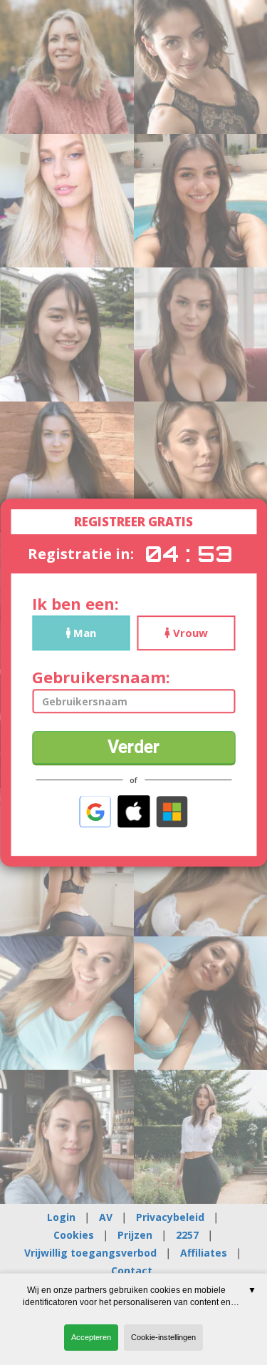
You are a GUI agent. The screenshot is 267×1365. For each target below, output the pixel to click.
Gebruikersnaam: (101, 677)
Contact (131, 1270)
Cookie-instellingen (163, 1337)
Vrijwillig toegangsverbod (90, 1252)
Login (61, 1217)
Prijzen (134, 1235)
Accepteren (91, 1337)
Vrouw (189, 632)
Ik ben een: (75, 604)
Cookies (73, 1235)
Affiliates (203, 1252)
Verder (133, 747)
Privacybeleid (170, 1217)
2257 (187, 1235)
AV (105, 1217)
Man (83, 632)
